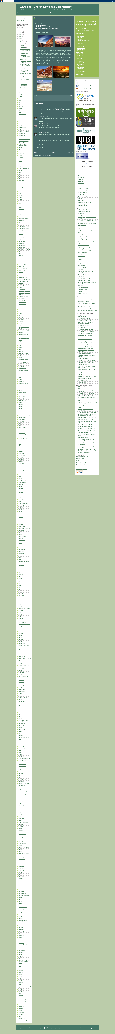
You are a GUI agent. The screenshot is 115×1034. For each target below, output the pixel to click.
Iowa (20, 585)
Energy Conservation (81, 464)
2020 (20, 102)
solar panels (21, 864)
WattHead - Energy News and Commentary (46, 6)
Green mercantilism (23, 526)
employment (21, 404)
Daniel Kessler (80, 51)
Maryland (21, 628)
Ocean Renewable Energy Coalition (86, 342)
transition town (22, 941)
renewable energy (22, 792)
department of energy (23, 359)
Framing (20, 474)
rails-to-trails (21, 773)
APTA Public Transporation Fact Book (86, 430)
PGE (20, 733)
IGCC (20, 559)
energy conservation (23, 411)
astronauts (21, 163)
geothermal (21, 497)
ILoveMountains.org (82, 380)
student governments (23, 887)
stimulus (20, 882)
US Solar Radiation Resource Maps (86, 393)
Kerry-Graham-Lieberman (24, 608)
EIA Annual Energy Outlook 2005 (85, 424)
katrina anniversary (23, 602)
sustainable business (23, 893)
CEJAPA (21, 255)
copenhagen (21, 343)
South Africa (21, 868)
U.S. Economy (22, 948)
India (20, 567)
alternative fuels (22, 135)
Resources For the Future (83, 364)
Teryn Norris (21, 912)
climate (20, 287)
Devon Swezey (80, 67)
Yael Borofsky (80, 37)
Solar (86, 458)
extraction (21, 451)
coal (19, 315)
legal (20, 616)
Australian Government (24, 168)
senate (20, 828)
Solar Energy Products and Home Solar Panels (46, 28)
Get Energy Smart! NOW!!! (84, 234)
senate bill (21, 830)
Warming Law (81, 238)
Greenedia (80, 186)
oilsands (20, 712)
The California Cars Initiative (84, 325)
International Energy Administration (85, 297)
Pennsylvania (22, 729)
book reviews (21, 220)
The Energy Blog (81, 249)
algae (20, 129)
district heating (22, 372)
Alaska (20, 125)
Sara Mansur (80, 55)
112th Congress (22, 96)
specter (20, 872)
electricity (21, 402)
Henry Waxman (22, 536)
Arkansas (21, 157)
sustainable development (24, 895)
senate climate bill (23, 832)
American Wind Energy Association (86, 331)
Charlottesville (22, 260)
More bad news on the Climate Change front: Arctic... (25, 50)
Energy (77, 456)
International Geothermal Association (86, 337)
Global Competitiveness (24, 503)
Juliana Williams (80, 70)
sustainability (21, 891)
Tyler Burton (79, 39)
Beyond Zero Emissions (24, 187)
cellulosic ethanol (22, 257)
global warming (22, 505)
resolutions (21, 800)
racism (20, 771)
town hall (21, 937)
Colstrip (20, 323)
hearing (20, 534)
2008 (20, 34)
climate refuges (22, 306)
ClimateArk (80, 291)
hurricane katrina (22, 549)
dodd (20, 376)
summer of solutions (23, 889)
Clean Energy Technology (24, 279)
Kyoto (20, 612)
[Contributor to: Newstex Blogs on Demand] (89, 158)
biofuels (20, 201)
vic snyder (21, 972)
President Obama (22, 766)
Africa (20, 121)
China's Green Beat (82, 261)
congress (21, 332)
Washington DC (22, 991)
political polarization (23, 746)
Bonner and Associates (24, 218)
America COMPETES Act (24, 139)
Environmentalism (23, 438)
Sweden (20, 897)
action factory (22, 116)
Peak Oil (85, 469)
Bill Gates (21, 195)
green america (22, 520)
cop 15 (20, 340)
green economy (22, 522)
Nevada (20, 674)
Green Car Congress (82, 196)
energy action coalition (24, 410)
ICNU (20, 555)
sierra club (21, 839)
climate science (22, 311)
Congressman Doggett (24, 338)
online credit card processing (58, 109)
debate (20, 347)
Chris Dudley (21, 266)
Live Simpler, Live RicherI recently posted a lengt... (24, 84)
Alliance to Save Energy (83, 358)
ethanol (20, 445)
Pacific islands (22, 723)
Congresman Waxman (24, 330)
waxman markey (22, 999)
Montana (20, 641)
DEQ (20, 364)
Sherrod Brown (22, 837)
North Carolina (22, 689)
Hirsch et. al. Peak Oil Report (84, 432)
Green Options (81, 254)
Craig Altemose (80, 34)
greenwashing (22, 530)
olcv (19, 714)
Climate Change (80, 467)
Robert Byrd (21, 809)
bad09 (20, 176)
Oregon (20, 718)
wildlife (20, 1010)
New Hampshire (22, 678)
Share (70, 95)
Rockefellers (21, 811)
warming (20, 984)
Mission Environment (82, 293)
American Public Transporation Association (87, 376)
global (20, 501)
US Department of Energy (83, 301)
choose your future (23, 264)
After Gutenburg (81, 265)
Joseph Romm (22, 599)
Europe (20, 447)
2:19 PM (41, 113)
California (21, 234)
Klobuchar (21, 610)
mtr (19, 649)
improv (20, 563)
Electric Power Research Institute (85, 329)
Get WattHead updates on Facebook (86, 85)
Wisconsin (21, 1014)
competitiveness (22, 325)
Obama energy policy (23, 697)
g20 (19, 490)
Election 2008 (22, 396)
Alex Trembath (80, 68)
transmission (21, 943)
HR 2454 (20, 544)
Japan (20, 589)
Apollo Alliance (81, 374)
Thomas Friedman (23, 925)
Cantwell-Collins (22, 239)
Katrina (20, 601)
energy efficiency (22, 417)
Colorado (21, 321)
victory (20, 976)
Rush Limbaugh (22, 816)
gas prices (21, 492)
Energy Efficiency (80, 458)
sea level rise (22, 826)
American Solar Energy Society (85, 333)
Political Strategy (22, 748)
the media (21, 918)
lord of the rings (22, 622)
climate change (22, 289)
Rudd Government (23, 814)
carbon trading (22, 247)
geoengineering (22, 495)
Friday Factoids (22, 482)
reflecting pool (22, 785)
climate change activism (24, 291)
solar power (21, 866)
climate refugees (22, 304)
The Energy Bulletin (82, 192)
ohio (19, 703)
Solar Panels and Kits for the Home (43, 26)
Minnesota (21, 639)
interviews (21, 583)
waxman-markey (22, 1001)
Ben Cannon (21, 184)
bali (19, 178)
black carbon (21, 209)
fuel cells (21, 484)
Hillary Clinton (22, 540)
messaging (21, 633)
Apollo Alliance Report (83, 437)
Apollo (20, 151)
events (20, 449)
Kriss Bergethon (80, 36)
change (20, 259)
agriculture (21, 123)
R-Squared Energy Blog (83, 267)
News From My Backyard (24, 687)
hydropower (21, 553)
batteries (20, 182)
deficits (20, 349)
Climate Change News (83, 289)
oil (19, 705)
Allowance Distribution (24, 131)
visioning (21, 982)
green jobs (21, 524)
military (20, 637)
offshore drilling (22, 701)
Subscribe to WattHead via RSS (85, 88)
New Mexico (21, 682)
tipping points (22, 929)
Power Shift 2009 (22, 762)
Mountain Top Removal (24, 645)
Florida (20, 469)
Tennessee (21, 910)
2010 (20, 31)
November (22, 43)
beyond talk (21, 186)
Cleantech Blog (81, 276)
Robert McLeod (42, 116)
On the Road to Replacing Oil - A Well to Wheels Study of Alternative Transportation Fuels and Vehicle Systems (87, 451)
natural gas (21, 670)
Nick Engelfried (80, 42)
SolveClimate (81, 177)
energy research (22, 427)
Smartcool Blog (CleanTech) (84, 278)
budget (20, 232)
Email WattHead (80, 74)
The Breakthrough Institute (84, 318)
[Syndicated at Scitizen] (82, 158)
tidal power (21, 927)
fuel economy (22, 486)
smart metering (22, 851)
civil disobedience (23, 268)
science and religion (23, 822)
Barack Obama (22, 180)
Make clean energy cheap (24, 624)
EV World (80, 198)
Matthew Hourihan (81, 49)
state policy (21, 876)
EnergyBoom (80, 179)
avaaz (20, 172)
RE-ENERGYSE (22, 779)
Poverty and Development (24, 758)
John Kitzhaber (22, 595)
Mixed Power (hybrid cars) (83, 327)
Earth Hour (21, 379)
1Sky (20, 98)
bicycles (20, 189)
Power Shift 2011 (22, 764)
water (20, 993)
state (20, 874)
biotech (20, 207)
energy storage (22, 429)
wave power (21, 995)
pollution (20, 752)
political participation (23, 744)
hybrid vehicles (22, 551)
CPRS (20, 345)
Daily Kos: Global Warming (84, 247)
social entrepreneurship (24, 853)
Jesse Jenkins (42, 123)
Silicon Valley (22, 841)
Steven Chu (21, 880)
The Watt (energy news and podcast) (86, 263)
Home (53, 152)
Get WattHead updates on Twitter (85, 83)
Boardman (21, 211)
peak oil (20, 727)
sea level (21, 824)
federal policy (22, 459)
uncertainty (21, 952)
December (22, 41)
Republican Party (22, 798)
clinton (20, 313)
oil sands (21, 710)
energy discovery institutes (25, 415)
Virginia (20, 980)
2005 (20, 40)
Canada (20, 235)
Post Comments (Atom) (45, 155)
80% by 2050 (21, 106)
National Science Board (24, 665)
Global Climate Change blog (84, 274)
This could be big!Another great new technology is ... (25, 61)
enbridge (20, 406)
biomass (20, 203)
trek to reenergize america (24, 946)
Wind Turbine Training (40, 25)
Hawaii (20, 532)
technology (21, 905)
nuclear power (22, 691)
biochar (20, 197)
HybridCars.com (81, 200)
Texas (20, 914)
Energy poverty (22, 421)
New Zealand (21, 683)
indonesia (21, 570)
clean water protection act (24, 281)
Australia (21, 166)
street (20, 884)
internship (21, 581)
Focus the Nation (22, 470)
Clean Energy (22, 270)
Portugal (20, 754)
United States (22, 965)
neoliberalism (21, 672)
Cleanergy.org (81, 215)
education (21, 390)
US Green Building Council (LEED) (85, 353)
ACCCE (20, 108)
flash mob (21, 465)
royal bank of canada (23, 812)
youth (20, 1016)
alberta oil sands (22, 127)
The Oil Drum (81, 194)
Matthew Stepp (80, 65)
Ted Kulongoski (22, 909)
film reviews (21, 463)
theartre (20, 923)
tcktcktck (21, 903)
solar (20, 855)
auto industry (21, 170)
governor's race (22, 509)
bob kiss (20, 214)
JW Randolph (80, 61)
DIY (19, 374)
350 (19, 104)
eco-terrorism (21, 381)
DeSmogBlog (81, 213)
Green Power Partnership (24, 528)
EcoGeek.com (81, 258)
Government (21, 507)
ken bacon (21, 604)
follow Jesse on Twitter (89, 30)
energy (20, 408)
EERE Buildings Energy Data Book (85, 419)
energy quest (21, 423)
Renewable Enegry (23, 791)
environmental (22, 433)
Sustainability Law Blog (83, 239)
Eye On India (21, 457)
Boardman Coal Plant (23, 213)
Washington (21, 989)
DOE (20, 377)
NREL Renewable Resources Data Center (87, 397)
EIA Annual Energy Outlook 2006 (85, 426)
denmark (20, 357)
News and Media (22, 685)
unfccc (20, 954)
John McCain (21, 597)
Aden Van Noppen (81, 71)
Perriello (20, 731)
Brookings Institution (23, 230)
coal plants (21, 317)
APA (20, 149)
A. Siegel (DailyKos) (82, 236)
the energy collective (87, 161)
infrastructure (21, 572)
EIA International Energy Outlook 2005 (86, 428)
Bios (20, 205)
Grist (79, 175)
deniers (20, 355)
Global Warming (87, 467)
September (22, 47)
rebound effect (22, 781)
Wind (77, 460)
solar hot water (22, 860)
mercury (20, 631)
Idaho (20, 557)
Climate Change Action (83, 287)
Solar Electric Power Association (85, 335)
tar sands (21, 899)
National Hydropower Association (85, 344)
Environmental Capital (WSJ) (84, 280)
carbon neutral (22, 245)
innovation (21, 574)
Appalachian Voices (82, 382)
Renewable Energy (80, 462)
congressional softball (23, 334)
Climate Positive (22, 300)
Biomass (81, 460)
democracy (21, 351)
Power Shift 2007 (22, 760)
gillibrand (21, 499)
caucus (20, 251)
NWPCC (20, 695)
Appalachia (21, 153)
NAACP (20, 651)
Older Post (70, 152)
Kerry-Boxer (21, 606)
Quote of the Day (22, 769)
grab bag (20, 511)
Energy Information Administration (85, 299)
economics (21, 386)
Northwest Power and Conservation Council (87, 310)
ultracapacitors (22, 950)
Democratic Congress (23, 353)
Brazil (20, 224)
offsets (20, 699)
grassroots (21, 517)
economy (21, 388)
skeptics (20, 845)
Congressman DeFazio (24, 336)
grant (20, 513)
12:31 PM (41, 144)
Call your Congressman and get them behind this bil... (25, 66)
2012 (20, 27)
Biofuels (87, 462)
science (20, 820)
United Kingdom (22, 956)
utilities (20, 966)
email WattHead (20, 20)
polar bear (21, 741)
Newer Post (36, 152)
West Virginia (22, 1004)
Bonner (20, 216)
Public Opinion (22, 767)
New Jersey (21, 680)
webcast (20, 1002)
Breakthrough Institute (24, 228)
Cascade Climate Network (24, 249)
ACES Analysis (22, 114)
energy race (21, 425)
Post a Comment (39, 147)
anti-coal (20, 147)
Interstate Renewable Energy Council (86, 320)
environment (21, 431)
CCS (20, 253)
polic (20, 743)
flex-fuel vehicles (22, 467)
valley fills (21, 968)
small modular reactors (24, 847)
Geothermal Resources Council (85, 339)
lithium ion (21, 618)
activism (20, 119)
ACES (20, 112)
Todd (20, 933)
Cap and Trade (22, 241)
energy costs (21, 413)
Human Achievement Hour (24, 545)
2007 (20, 36)
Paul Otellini (21, 725)
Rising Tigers (21, 805)
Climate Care (48, 57)
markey (20, 626)
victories (20, 974)
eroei (20, 444)
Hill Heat (79, 228)
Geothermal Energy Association (85, 341)
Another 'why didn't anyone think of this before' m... (25, 70)
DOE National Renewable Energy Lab (86, 306)
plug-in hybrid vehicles (24, 737)
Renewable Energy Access (84, 190)
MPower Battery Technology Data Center (87, 412)
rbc (19, 777)
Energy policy (22, 419)
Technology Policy (23, 907)
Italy (19, 587)
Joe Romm (21, 593)
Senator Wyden (22, 834)
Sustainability (79, 469)
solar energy (21, 857)
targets (20, 901)
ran (19, 775)
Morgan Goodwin (81, 48)
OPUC (20, 716)
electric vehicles (22, 400)
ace (19, 110)
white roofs (21, 1008)
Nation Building (22, 656)
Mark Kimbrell (80, 52)
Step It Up (21, 878)
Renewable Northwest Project (84, 378)
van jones (21, 970)
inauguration (21, 565)
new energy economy (23, 676)
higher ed (21, 538)
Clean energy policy (23, 275)
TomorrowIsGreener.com (83, 245)
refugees (20, 789)
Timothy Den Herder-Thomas (83, 40)
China (20, 262)
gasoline (20, 494)
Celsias (79, 227)
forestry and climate (23, 472)
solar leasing (21, 862)
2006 (20, 38)
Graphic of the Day (23, 515)
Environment (89, 464)
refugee (20, 787)
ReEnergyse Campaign (24, 783)
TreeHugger (80, 181)
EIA (19, 394)
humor (20, 547)
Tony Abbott (21, 935)
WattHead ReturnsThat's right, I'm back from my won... (25, 75)
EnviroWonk (80, 259)
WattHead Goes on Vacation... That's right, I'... (24, 79)
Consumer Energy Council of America (86, 360)
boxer (20, 222)
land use (20, 614)
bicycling (21, 191)
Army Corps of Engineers (24, 159)
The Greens (21, 916)
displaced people (22, 368)
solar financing (22, 859)
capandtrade (21, 243)
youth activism (22, 1018)
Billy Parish (79, 58)
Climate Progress (22, 302)
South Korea (21, 870)
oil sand (20, 708)
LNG (20, 620)
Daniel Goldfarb (80, 46)
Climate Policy (22, 298)
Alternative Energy (84, 456)
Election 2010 (22, 398)
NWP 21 (20, 693)
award (20, 174)
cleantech (21, 283)
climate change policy (23, 296)
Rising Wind (80, 269)
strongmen (21, 885)
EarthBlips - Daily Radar (83, 188)
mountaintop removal (23, 647)
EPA (20, 440)
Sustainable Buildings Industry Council (86, 362)
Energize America (82, 316)
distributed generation (23, 370)
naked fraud (21, 652)
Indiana (20, 568)
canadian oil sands (23, 237)
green (20, 518)
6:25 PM (41, 121)
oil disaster (21, 707)
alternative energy (23, 133)
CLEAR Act (21, 285)
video (20, 978)
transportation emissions (24, 944)
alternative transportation (24, 137)
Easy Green (80, 285)
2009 (20, 32)
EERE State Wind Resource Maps (85, 395)
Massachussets (22, 629)
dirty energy (21, 366)
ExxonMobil (21, 453)
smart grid (21, 849)
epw (19, 442)
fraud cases (21, 478)
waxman (20, 997)
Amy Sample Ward (81, 62)
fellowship (21, 461)
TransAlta (21, 939)
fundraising (21, 488)
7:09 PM (41, 130)
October (22, 45)
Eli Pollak (79, 59)
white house (21, 1006)
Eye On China (22, 455)
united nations (22, 958)
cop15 (20, 341)
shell (20, 836)
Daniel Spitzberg (80, 64)
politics (20, 750)
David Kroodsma (80, 53)
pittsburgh (21, 735)
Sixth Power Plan (22, 843)
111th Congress (22, 94)
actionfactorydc (22, 118)
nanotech (21, 654)
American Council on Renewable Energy (87, 346)
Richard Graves (80, 45)
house (20, 542)
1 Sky (20, 93)
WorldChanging (81, 183)
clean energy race (23, 277)
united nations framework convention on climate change (24, 962)
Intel (19, 576)
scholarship (21, 818)
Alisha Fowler (80, 43)
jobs (19, 591)
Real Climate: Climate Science (84, 202)
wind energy (21, 1012)
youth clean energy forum (24, 1020)
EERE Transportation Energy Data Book (87, 417)
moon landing (22, 643)
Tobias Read (21, 931)
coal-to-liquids (22, 319)
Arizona (20, 155)
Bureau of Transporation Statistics (85, 308)
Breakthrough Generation (24, 226)
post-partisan (21, 756)
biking (20, 193)
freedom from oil (22, 480)
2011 (20, 29)
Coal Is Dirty (80, 185)
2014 (20, 100)
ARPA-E (20, 161)
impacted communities (24, 561)
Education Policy (22, 392)
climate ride (21, 307)
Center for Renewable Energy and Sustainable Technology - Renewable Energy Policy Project (86, 350)
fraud (20, 476)
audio (20, 164)
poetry (20, 739)
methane (20, 635)
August (22, 87)
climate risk (21, 309)
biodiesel (21, 199)
